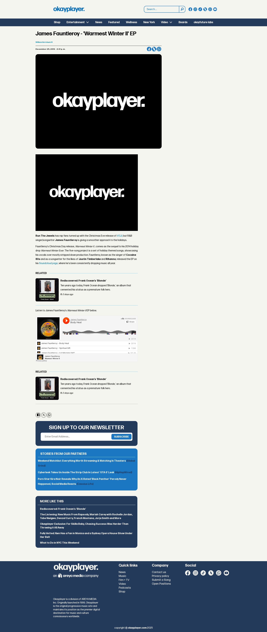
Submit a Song (161, 580)
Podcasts (125, 587)
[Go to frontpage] (69, 9)
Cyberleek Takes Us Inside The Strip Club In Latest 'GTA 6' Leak (85, 472)
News (98, 22)
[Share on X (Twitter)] (154, 49)
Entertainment (76, 22)
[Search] (182, 9)
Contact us (159, 572)
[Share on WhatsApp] (159, 49)
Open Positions (161, 583)
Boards (183, 22)
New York (149, 22)
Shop (57, 22)
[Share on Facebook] (149, 49)
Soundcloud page (48, 263)
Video (164, 22)
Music (122, 576)
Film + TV (124, 580)
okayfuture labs (203, 22)
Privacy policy (160, 576)
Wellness (131, 22)
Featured (114, 22)
